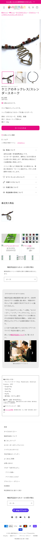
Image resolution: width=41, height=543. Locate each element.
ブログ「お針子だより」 (12, 468)
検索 (5, 427)
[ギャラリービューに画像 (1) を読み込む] (8, 77)
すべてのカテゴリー (21, 12)
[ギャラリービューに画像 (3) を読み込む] (33, 77)
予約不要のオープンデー (12, 454)
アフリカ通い (9, 472)
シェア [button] (5, 139)
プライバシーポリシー (25, 535)
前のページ (4, 12)
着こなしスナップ (10, 441)
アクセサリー (32, 12)
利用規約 (7, 486)
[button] (4, 7)
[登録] (35, 279)
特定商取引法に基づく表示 (12, 490)
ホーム (12, 12)
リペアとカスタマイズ (11, 450)
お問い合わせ (8, 463)
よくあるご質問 (9, 459)
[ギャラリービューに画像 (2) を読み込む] (20, 77)
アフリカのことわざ (12, 477)
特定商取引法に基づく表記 (22, 538)
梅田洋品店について (18, 335)
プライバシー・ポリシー (12, 481)
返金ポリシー (13, 535)
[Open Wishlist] (33, 7)
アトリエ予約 (9, 410)
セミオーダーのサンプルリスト (14, 445)
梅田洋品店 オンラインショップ (19, 533)
